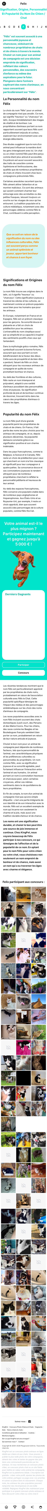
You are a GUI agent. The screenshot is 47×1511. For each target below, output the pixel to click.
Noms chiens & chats (15, 1430)
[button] (4, 4)
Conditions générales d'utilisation (14, 1433)
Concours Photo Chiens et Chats (21, 1427)
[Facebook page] (29, 1421)
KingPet (5, 1427)
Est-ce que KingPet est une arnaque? (15, 1439)
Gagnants (38, 1427)
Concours (23, 672)
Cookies (31, 1433)
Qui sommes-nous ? (9, 1442)
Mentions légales (8, 1436)
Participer (23, 664)
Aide (3, 1430)
